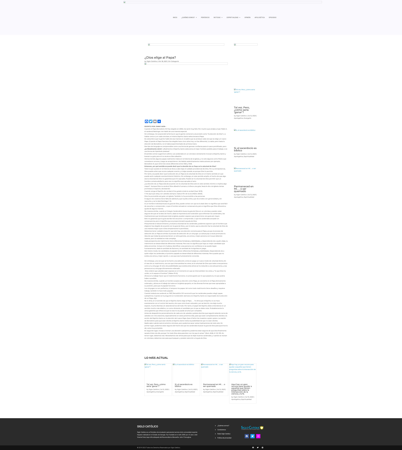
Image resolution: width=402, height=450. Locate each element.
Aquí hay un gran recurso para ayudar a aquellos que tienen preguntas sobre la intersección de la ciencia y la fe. (241, 389)
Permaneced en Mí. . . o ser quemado (244, 189)
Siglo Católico (152, 61)
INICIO (175, 17)
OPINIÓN (247, 17)
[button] (253, 447)
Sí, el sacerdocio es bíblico (245, 149)
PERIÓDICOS (205, 17)
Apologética (238, 118)
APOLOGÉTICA (260, 17)
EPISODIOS (272, 17)
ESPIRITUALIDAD (232, 17)
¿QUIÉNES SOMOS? (188, 17)
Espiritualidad (249, 156)
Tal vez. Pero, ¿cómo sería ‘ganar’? (242, 110)
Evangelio (247, 118)
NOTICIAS (217, 17)
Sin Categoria (173, 61)
